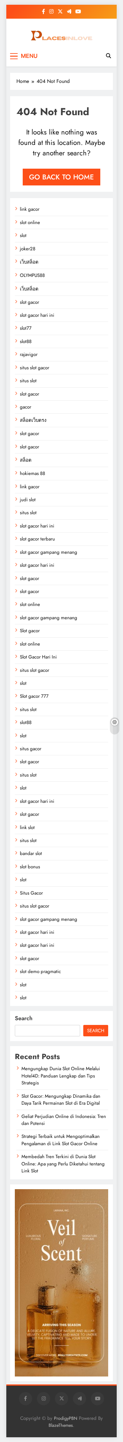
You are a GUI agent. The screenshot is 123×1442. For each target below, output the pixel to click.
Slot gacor (30, 630)
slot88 (26, 341)
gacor (25, 406)
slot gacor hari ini (37, 315)
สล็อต (26, 460)
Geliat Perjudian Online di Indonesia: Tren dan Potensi (63, 1120)
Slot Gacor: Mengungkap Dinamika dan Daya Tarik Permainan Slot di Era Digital (60, 1100)
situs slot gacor (34, 367)
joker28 (27, 248)
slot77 (26, 328)
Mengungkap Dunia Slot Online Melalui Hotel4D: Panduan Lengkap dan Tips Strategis (60, 1075)
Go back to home (61, 177)
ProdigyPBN (65, 1418)
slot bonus (30, 866)
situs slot (28, 380)
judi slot (28, 499)
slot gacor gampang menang (48, 552)
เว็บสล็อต (29, 262)
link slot (27, 827)
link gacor (29, 209)
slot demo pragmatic (40, 971)
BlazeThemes (61, 1425)
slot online (30, 222)
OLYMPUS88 (32, 275)
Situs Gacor (31, 893)
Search (23, 1018)
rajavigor (29, 354)
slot (23, 235)
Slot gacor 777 (34, 696)
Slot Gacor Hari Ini (38, 656)
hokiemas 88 (32, 473)
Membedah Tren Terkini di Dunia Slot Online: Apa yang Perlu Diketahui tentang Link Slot (63, 1163)
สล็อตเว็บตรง (33, 420)
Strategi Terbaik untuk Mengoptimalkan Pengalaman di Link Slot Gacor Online (60, 1140)
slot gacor (29, 302)
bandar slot (31, 853)
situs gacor (30, 748)
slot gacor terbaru (37, 538)
